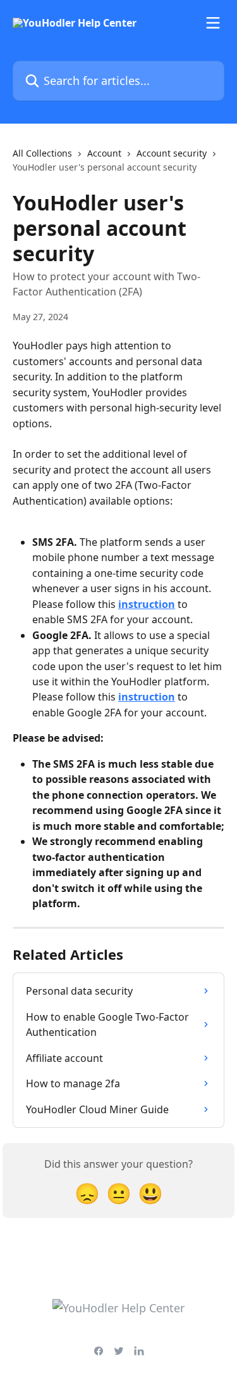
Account (104, 153)
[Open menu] (213, 22)
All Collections (42, 153)
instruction (146, 604)
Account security (172, 153)
